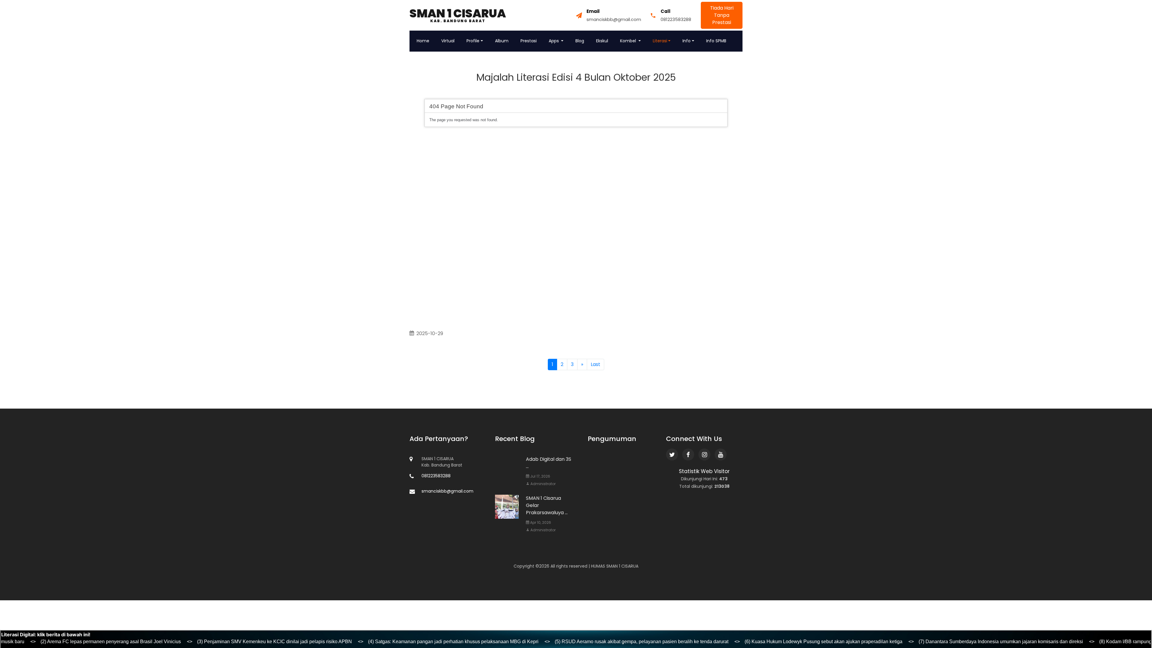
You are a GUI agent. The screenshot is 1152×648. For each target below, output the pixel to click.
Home (423, 41)
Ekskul (602, 41)
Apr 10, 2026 (540, 522)
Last (595, 364)
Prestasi (528, 41)
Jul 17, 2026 (539, 476)
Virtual (447, 41)
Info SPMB (716, 41)
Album (501, 41)
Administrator (543, 483)
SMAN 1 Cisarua (458, 15)
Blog (579, 41)
